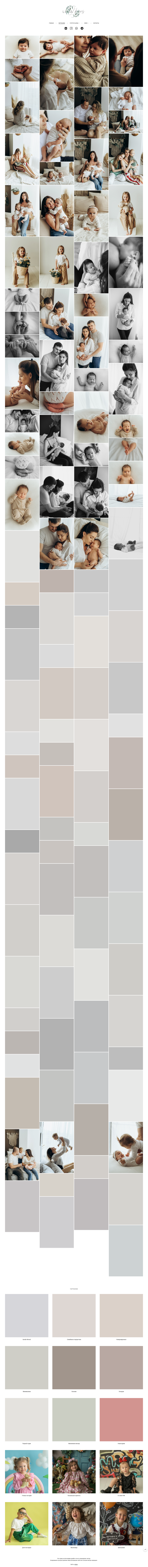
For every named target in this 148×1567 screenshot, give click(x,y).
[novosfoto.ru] (74, 11)
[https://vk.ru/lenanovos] (66, 28)
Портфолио (62, 23)
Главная (51, 23)
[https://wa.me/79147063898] (76, 28)
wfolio (76, 1564)
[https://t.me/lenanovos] (82, 28)
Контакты (96, 23)
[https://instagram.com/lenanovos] (71, 28)
